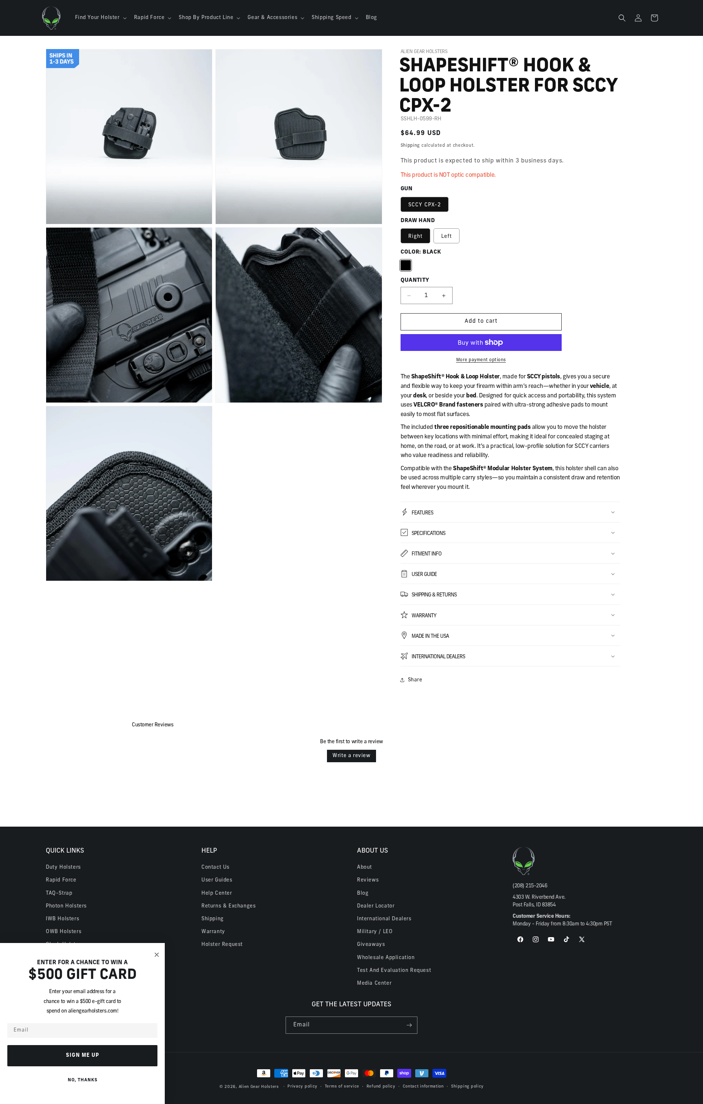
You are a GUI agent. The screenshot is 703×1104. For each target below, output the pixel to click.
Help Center (216, 893)
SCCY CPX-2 (424, 205)
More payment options (481, 360)
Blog (362, 893)
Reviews (368, 880)
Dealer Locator (375, 906)
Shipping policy (467, 1087)
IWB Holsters (62, 919)
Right (415, 236)
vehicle (599, 386)
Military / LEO (375, 932)
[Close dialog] (156, 955)
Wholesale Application (386, 958)
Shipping (410, 145)
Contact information (423, 1087)
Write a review (351, 756)
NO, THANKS (82, 1080)
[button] (100, 18)
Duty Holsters (63, 867)
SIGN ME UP (82, 1055)
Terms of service (342, 1087)
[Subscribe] (409, 1025)
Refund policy (381, 1087)
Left (446, 236)
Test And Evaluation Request (394, 970)
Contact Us (215, 867)
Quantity (415, 280)
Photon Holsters (66, 906)
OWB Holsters (63, 932)
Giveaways (371, 944)
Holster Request (222, 944)
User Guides (217, 880)
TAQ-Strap (59, 893)
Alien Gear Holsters (259, 1087)
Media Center (374, 983)
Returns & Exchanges (228, 906)
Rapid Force (61, 880)
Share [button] (415, 680)
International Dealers (384, 919)
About (364, 867)
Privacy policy (302, 1087)
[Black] (406, 265)
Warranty (213, 932)
